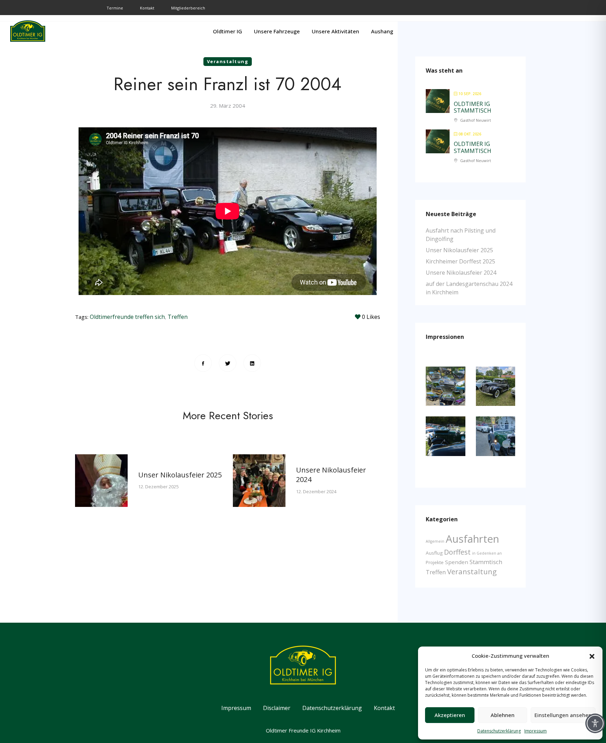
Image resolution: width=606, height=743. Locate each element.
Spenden (456, 561)
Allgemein (435, 541)
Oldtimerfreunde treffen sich (127, 317)
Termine (115, 8)
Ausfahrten (472, 539)
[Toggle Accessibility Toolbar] (595, 723)
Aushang (382, 31)
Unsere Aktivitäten (335, 31)
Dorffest (457, 552)
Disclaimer (276, 708)
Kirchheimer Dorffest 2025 (460, 261)
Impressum (535, 731)
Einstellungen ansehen (563, 714)
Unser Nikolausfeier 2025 (77, 475)
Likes (371, 317)
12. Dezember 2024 (214, 491)
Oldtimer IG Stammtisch (472, 107)
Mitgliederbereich (188, 8)
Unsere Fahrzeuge (277, 31)
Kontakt (147, 8)
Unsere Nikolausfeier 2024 (461, 272)
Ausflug (434, 553)
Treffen (178, 317)
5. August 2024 (366, 496)
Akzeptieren (450, 714)
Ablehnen (502, 714)
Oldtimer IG (227, 31)
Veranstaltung (228, 61)
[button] (591, 655)
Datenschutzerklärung (499, 731)
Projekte (435, 562)
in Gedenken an (487, 553)
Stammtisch (486, 562)
